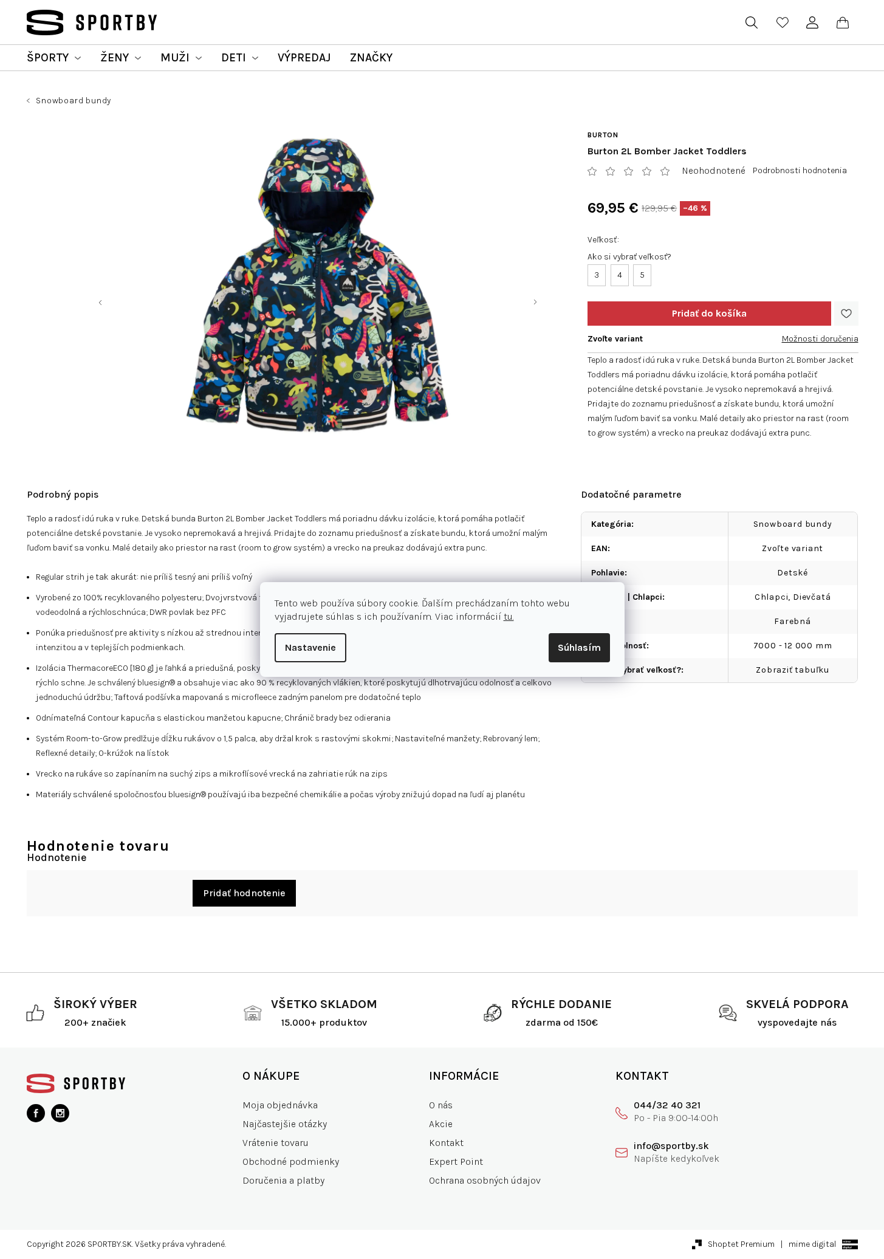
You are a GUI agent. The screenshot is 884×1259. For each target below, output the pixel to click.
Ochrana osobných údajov (485, 1180)
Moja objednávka (280, 1105)
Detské (792, 573)
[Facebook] (36, 1113)
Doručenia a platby (283, 1180)
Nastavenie (310, 647)
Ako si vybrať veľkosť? (629, 257)
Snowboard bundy (792, 524)
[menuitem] (54, 57)
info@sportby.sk (671, 1145)
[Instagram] (60, 1113)
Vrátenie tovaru (275, 1142)
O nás (441, 1105)
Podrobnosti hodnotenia (800, 170)
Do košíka (709, 313)
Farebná (792, 621)
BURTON (603, 135)
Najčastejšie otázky (284, 1124)
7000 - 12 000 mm (792, 645)
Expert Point (456, 1161)
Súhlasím (579, 647)
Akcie (441, 1124)
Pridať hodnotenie (244, 893)
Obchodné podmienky (290, 1161)
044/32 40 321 (667, 1105)
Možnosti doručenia (820, 339)
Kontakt (446, 1142)
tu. (509, 616)
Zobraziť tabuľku (792, 670)
